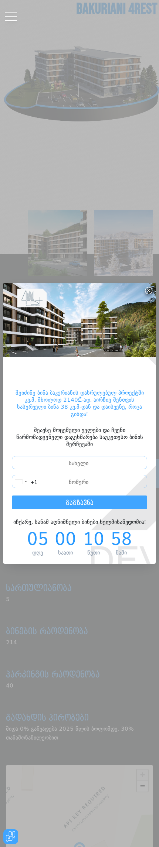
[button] (2, 8)
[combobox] (25, 481)
